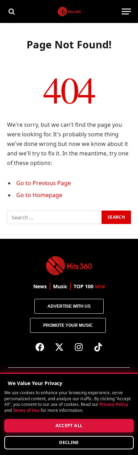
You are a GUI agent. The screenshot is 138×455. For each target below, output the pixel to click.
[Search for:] (54, 217)
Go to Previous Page (43, 183)
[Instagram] (79, 347)
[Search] (11, 11)
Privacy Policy (113, 404)
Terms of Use (26, 410)
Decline (69, 442)
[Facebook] (40, 347)
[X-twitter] (59, 347)
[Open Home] (69, 11)
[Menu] (126, 11)
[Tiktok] (98, 347)
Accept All (69, 425)
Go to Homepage (39, 195)
